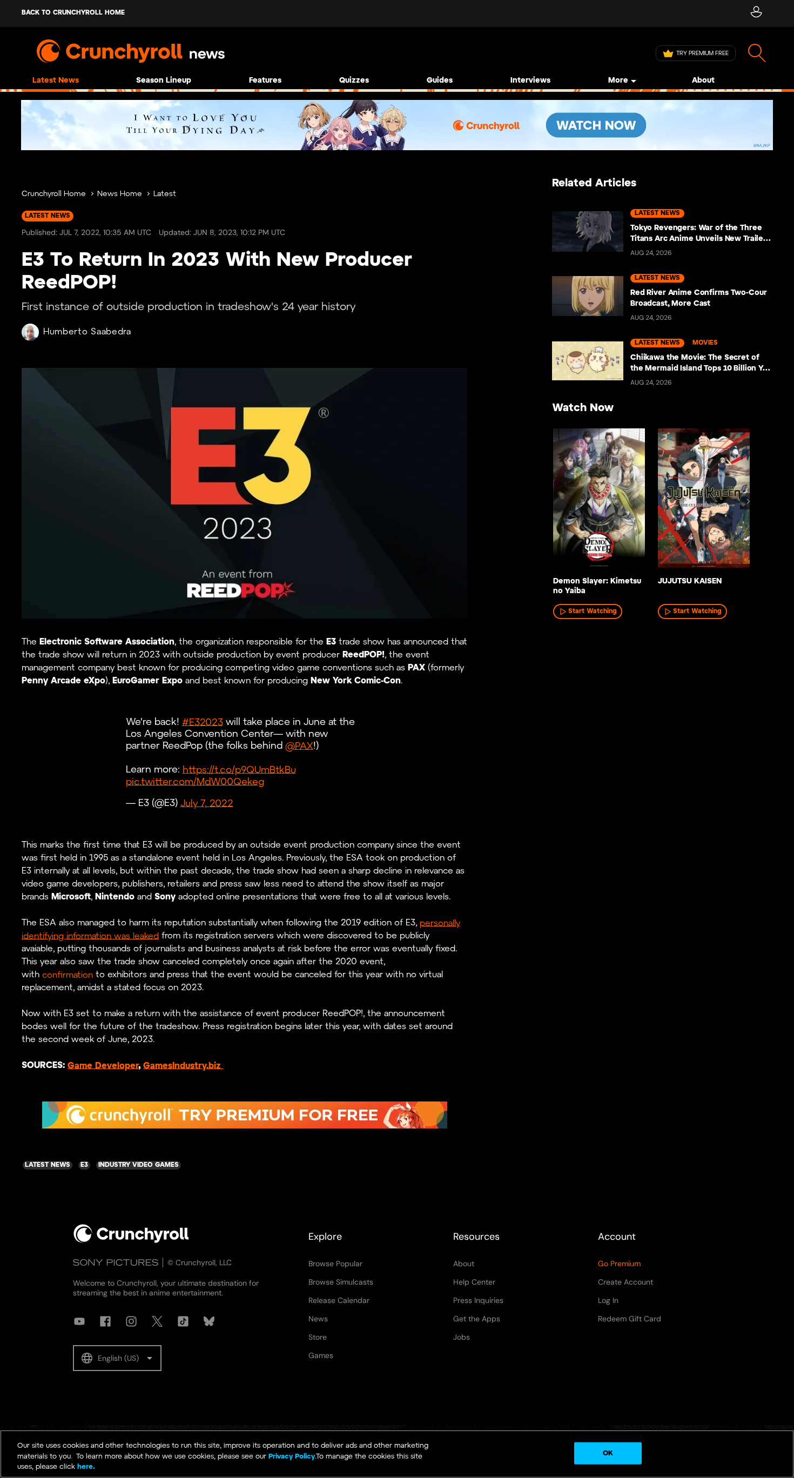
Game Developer (103, 1066)
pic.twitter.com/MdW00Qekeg (195, 782)
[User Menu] (755, 13)
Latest (164, 194)
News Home (119, 194)
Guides (440, 80)
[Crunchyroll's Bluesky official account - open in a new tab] (209, 1321)
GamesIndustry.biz (183, 1066)
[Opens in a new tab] (397, 125)
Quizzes (354, 80)
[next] (748, 501)
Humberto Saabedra (87, 332)
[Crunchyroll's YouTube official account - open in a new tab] (79, 1321)
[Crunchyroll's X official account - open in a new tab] (157, 1321)
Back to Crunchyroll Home (73, 13)
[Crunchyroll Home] (131, 1241)
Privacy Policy (291, 1456)
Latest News (55, 80)
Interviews (530, 80)
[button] (117, 1358)
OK (608, 1452)
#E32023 (202, 722)
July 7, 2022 (206, 803)
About (703, 80)
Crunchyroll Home (54, 194)
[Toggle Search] (757, 53)
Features (265, 80)
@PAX (299, 746)
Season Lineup (163, 80)
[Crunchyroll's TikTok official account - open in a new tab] (183, 1321)
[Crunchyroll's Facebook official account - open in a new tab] (105, 1321)
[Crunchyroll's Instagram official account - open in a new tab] (131, 1321)
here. (85, 1466)
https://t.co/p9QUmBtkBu (239, 770)
